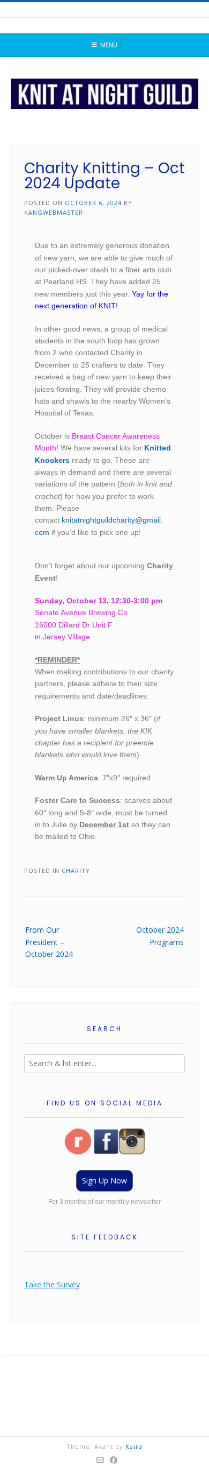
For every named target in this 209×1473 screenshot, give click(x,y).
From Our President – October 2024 (49, 942)
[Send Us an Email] (100, 1460)
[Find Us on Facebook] (114, 1460)
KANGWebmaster (53, 212)
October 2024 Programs (160, 936)
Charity (76, 870)
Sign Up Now (104, 1180)
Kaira (134, 1446)
